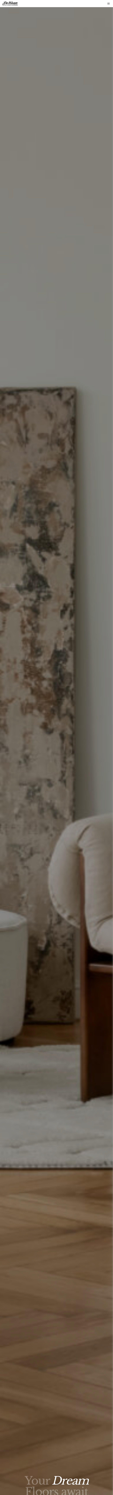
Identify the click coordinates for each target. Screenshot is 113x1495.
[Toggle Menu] (108, 3)
